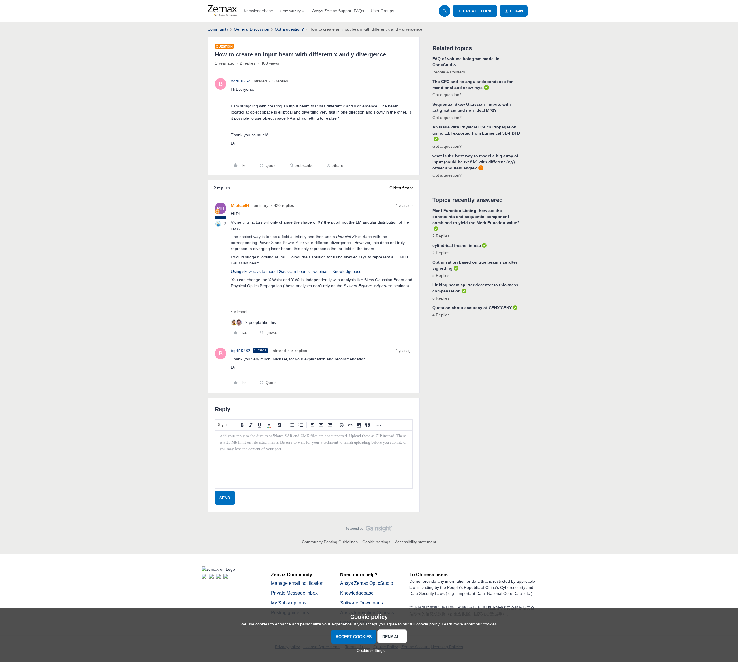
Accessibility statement (415, 542)
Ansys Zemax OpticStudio (366, 583)
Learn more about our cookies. (470, 624)
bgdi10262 (240, 81)
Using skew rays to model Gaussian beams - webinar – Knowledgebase (296, 271)
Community (218, 29)
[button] (475, 11)
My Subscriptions (288, 602)
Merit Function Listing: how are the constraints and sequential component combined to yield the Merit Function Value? (476, 216)
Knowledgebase (258, 10)
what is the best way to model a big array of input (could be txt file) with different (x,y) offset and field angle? (475, 162)
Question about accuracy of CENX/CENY (472, 307)
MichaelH (240, 205)
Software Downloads (361, 602)
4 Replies (440, 315)
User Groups (382, 10)
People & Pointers (448, 72)
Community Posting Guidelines (330, 542)
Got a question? (289, 29)
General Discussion (251, 29)
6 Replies (440, 298)
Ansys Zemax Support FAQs (338, 10)
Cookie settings (376, 542)
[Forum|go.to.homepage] (222, 11)
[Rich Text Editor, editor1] (313, 459)
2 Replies (440, 236)
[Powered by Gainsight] (369, 530)
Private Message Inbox (294, 593)
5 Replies (440, 275)
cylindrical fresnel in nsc (456, 245)
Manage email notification (297, 583)
